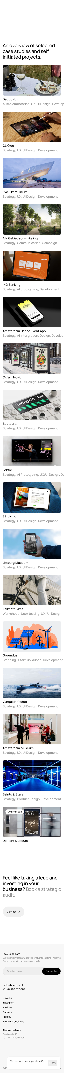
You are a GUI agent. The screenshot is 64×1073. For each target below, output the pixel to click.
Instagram (8, 1002)
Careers (7, 1012)
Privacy (7, 1016)
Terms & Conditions (13, 1021)
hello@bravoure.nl (13, 985)
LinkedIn (7, 998)
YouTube (7, 1007)
